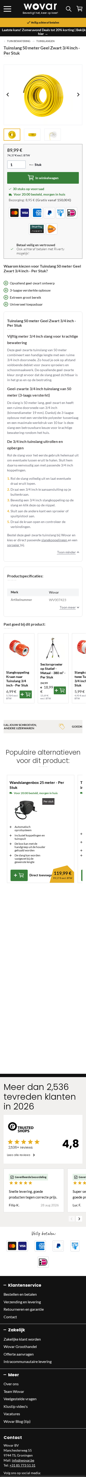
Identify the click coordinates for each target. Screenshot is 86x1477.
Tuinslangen (45, 41)
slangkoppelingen (54, 540)
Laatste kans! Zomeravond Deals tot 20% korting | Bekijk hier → (44, 32)
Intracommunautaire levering (28, 1361)
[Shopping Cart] (79, 8)
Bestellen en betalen (20, 1294)
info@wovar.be (23, 1460)
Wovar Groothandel (20, 1346)
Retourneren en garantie (24, 1309)
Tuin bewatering (18, 41)
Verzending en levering (22, 1302)
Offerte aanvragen (19, 1354)
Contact (10, 1316)
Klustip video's (16, 1406)
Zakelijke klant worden (22, 1339)
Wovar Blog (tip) (17, 1421)
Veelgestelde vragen (20, 1398)
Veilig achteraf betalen (45, 22)
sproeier (13, 545)
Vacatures (12, 1413)
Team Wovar (14, 1391)
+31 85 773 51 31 (22, 1465)
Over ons (11, 1383)
